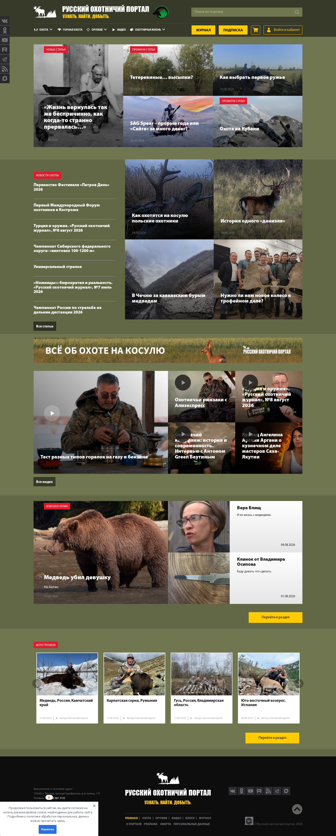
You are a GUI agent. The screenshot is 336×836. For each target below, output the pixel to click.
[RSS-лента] (5, 69)
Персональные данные (191, 824)
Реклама (151, 824)
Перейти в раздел (276, 617)
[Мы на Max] (286, 794)
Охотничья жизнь (148, 30)
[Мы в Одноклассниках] (5, 30)
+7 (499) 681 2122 (55, 798)
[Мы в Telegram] (5, 59)
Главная (131, 818)
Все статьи (44, 326)
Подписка (233, 30)
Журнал (203, 30)
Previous (36, 683)
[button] (48, 814)
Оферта (165, 824)
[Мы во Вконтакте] (5, 21)
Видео (121, 30)
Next (299, 683)
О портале (134, 824)
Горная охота (73, 30)
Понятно (47, 829)
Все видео (44, 482)
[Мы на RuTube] (5, 49)
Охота (43, 30)
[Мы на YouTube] (5, 40)
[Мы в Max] (5, 78)
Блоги (190, 818)
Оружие (97, 30)
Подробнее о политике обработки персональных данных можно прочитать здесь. (48, 819)
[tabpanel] (67, 688)
